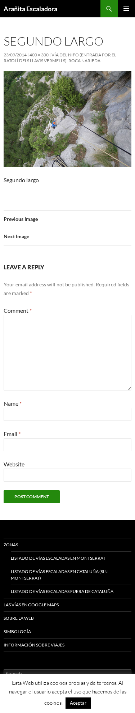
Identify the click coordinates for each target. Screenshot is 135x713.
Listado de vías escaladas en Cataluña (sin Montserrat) (59, 575)
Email (12, 433)
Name (13, 403)
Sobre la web (19, 618)
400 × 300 (39, 54)
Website (14, 464)
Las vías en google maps (31, 604)
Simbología (17, 631)
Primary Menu (126, 8)
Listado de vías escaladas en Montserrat (58, 558)
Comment (18, 310)
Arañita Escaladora (30, 9)
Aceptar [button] (78, 703)
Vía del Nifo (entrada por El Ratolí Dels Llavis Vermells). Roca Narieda (60, 57)
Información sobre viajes (34, 645)
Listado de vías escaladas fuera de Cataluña (62, 591)
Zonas (11, 544)
